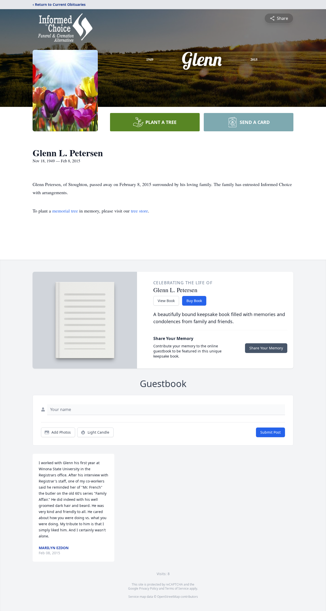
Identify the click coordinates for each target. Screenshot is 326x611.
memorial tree (65, 211)
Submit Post (270, 432)
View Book (166, 300)
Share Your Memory (266, 348)
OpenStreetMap (168, 596)
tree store (139, 211)
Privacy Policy (148, 588)
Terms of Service (177, 588)
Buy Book (194, 300)
